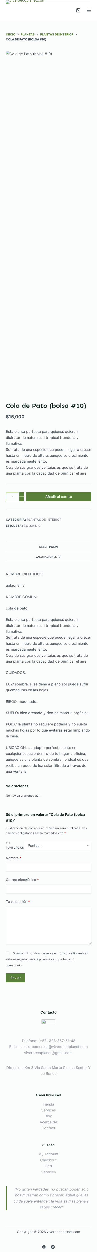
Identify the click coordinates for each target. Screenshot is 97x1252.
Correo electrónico (22, 880)
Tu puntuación (15, 845)
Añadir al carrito (58, 496)
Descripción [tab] (48, 546)
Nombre (13, 858)
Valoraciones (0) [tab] (48, 556)
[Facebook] (44, 1247)
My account (48, 1154)
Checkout (48, 1160)
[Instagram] (53, 1247)
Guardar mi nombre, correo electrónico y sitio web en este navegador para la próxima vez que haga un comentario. (47, 959)
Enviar (15, 978)
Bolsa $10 (32, 525)
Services (48, 1110)
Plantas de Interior (44, 519)
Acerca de (48, 1122)
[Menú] (89, 10)
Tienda (48, 1104)
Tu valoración (18, 901)
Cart (48, 1166)
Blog (48, 1116)
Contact (48, 1128)
